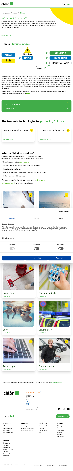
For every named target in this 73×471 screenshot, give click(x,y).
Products (14, 13)
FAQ (40, 432)
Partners (60, 434)
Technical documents (6, 446)
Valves (41, 428)
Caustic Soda (7, 428)
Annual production (27, 430)
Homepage (5, 13)
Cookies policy (50, 465)
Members (60, 432)
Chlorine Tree (9, 108)
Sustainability (43, 426)
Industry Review (8, 449)
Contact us (61, 416)
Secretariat (60, 430)
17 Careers (60, 437)
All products (7, 35)
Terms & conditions (63, 465)
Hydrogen (6, 430)
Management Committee (61, 427)
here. (28, 94)
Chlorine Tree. (56, 382)
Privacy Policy (38, 465)
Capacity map (25, 426)
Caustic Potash (8, 432)
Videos (5, 451)
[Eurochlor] (7, 4)
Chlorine (6, 426)
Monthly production (27, 428)
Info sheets (6, 443)
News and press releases (8, 455)
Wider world (43, 430)
